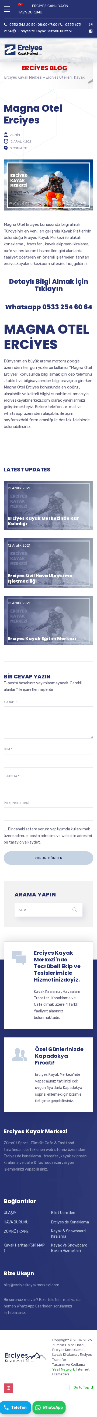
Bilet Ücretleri (63, 1213)
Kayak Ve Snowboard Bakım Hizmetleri (69, 1248)
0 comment (19, 148)
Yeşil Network (63, 1369)
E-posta (11, 776)
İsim (8, 749)
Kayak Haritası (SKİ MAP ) (24, 1248)
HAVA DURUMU (30, 12)
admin (15, 135)
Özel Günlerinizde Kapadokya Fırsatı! (59, 1055)
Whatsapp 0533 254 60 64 (48, 307)
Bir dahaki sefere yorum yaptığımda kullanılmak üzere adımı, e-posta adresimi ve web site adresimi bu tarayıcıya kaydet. (48, 836)
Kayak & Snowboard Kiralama (68, 1234)
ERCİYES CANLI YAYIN (50, 6)
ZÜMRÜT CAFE (16, 1231)
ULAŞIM (10, 1213)
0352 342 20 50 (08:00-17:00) (34, 25)
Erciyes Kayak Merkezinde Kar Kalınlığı (43, 520)
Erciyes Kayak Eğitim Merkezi (42, 638)
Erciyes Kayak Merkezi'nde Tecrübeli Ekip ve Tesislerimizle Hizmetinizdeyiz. (57, 966)
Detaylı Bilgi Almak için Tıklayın (48, 285)
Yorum (10, 702)
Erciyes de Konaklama (70, 1222)
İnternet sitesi (16, 803)
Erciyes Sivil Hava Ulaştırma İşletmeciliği (40, 578)
